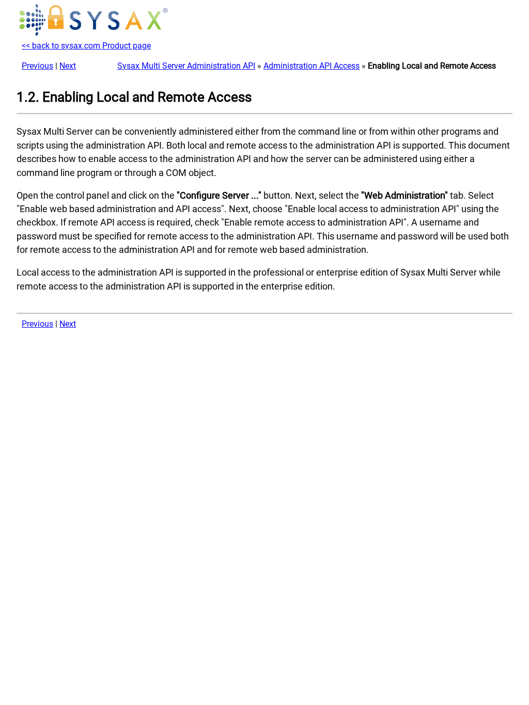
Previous (37, 66)
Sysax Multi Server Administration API (186, 66)
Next (67, 66)
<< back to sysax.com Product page (86, 46)
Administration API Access (311, 66)
